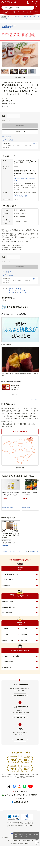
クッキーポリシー (28, 840)
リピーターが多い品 (7, 580)
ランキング (21, 12)
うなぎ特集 (5, 628)
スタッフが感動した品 (8, 607)
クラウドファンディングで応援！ (11, 656)
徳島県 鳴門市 (6, 545)
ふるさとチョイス (21, 791)
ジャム (19, 290)
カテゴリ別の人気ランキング (10, 574)
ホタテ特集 (24, 634)
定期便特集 (24, 640)
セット (25, 289)
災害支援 (21, 798)
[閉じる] (37, 834)
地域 (13, 12)
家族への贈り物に (7, 667)
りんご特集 (5, 634)
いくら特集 (24, 628)
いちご (25, 290)
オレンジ (26, 292)
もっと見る (34, 399)
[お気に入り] (37, 843)
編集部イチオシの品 (7, 601)
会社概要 (5, 837)
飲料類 (11, 289)
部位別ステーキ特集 (7, 640)
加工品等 (12, 290)
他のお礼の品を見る (21, 196)
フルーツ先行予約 (7, 613)
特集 (36, 12)
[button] (36, 7)
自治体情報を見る (21, 431)
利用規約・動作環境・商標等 (20, 844)
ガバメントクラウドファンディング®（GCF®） (21, 795)
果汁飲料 (18, 289)
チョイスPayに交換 (7, 661)
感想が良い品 (6, 585)
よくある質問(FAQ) (20, 717)
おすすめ (29, 12)
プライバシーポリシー (13, 840)
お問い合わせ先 (8, 140)
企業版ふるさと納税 (21, 802)
